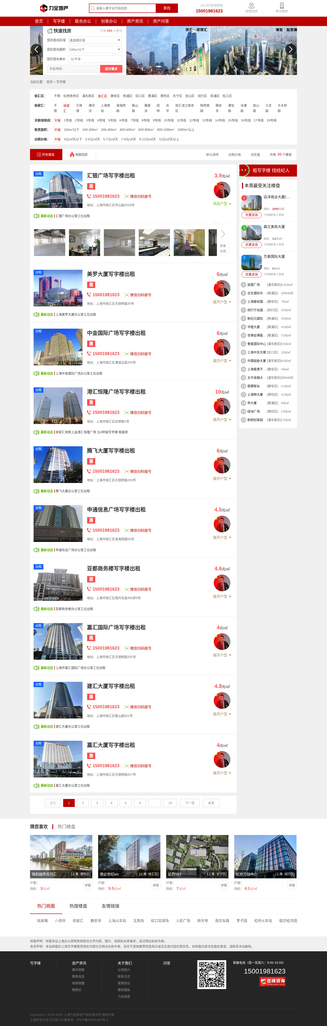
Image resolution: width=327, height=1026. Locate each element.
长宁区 (177, 96)
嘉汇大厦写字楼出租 (111, 745)
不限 (57, 96)
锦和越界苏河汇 (44, 874)
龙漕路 (243, 108)
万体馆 (79, 108)
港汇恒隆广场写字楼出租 (116, 392)
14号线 (220, 120)
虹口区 (140, 96)
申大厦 (252, 403)
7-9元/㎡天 (128, 139)
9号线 (157, 120)
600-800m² (146, 129)
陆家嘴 (42, 921)
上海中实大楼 (256, 352)
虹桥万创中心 (246, 874)
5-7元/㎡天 (110, 139)
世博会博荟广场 (257, 335)
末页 (211, 803)
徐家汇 (66, 108)
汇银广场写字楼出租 (111, 176)
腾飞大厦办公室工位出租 (73, 491)
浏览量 (255, 154)
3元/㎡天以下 (73, 139)
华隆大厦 (253, 327)
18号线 (272, 120)
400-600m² (127, 129)
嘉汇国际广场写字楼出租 (116, 627)
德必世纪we (109, 874)
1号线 (68, 120)
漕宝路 (231, 108)
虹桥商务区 (71, 96)
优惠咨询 (251, 215)
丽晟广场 (253, 284)
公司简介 (124, 970)
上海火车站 (117, 921)
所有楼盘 (48, 154)
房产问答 (161, 21)
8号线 (146, 120)
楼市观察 (78, 970)
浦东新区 (88, 96)
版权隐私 (124, 990)
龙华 (167, 108)
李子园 (241, 921)
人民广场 (183, 921)
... (154, 803)
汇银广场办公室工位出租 (73, 216)
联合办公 (83, 21)
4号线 (101, 120)
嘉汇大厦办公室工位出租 (73, 785)
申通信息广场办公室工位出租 (76, 550)
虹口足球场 (160, 921)
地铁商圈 (78, 983)
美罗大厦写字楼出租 (111, 274)
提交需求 (111, 68)
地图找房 (251, 11)
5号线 (112, 120)
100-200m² (90, 129)
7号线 (135, 120)
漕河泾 (92, 108)
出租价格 (234, 154)
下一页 (190, 803)
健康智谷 (253, 386)
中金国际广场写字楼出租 (116, 333)
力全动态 (124, 996)
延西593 (174, 874)
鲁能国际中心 (256, 344)
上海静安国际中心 (257, 301)
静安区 (115, 96)
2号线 (79, 120)
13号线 (207, 120)
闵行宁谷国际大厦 (257, 310)
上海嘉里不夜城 (257, 369)
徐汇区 (102, 96)
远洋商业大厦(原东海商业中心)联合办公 (278, 197)
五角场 (138, 921)
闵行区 (202, 96)
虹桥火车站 (263, 921)
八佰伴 (60, 921)
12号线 (194, 120)
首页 (39, 21)
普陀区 (165, 96)
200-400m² (109, 129)
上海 (75, 874)
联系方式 (124, 976)
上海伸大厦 (255, 394)
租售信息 (78, 976)
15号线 (233, 120)
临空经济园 (288, 921)
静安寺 (219, 108)
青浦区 (215, 96)
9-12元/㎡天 (147, 139)
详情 (88, 885)
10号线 (169, 120)
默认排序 (212, 154)
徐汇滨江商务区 (184, 108)
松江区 (227, 96)
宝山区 (190, 96)
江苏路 (268, 108)
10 (170, 803)
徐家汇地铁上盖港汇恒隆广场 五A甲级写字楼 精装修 (92, 432)
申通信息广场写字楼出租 (116, 510)
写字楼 (59, 21)
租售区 (76, 990)
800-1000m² (165, 129)
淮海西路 (121, 108)
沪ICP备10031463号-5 (92, 1020)
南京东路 (222, 921)
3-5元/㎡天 (92, 139)
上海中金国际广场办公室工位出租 (79, 373)
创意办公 (109, 21)
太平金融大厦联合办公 (257, 377)
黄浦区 (152, 96)
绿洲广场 (253, 411)
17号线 (259, 120)
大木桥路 (282, 108)
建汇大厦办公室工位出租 (73, 726)
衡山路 (135, 108)
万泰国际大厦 (274, 256)
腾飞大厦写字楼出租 (111, 451)
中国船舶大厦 (256, 360)
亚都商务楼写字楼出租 (113, 568)
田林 (158, 108)
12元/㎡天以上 (169, 139)
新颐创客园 (255, 420)
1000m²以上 (186, 129)
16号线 (246, 120)
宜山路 (256, 108)
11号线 (181, 120)
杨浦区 (127, 96)
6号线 (123, 120)
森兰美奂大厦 (274, 227)
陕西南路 (205, 108)
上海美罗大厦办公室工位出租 (76, 314)
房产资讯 (135, 21)
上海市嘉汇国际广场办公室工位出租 (80, 668)
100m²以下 (71, 129)
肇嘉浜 (147, 108)
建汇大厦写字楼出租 (111, 686)
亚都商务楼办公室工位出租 (74, 609)
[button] (36, 49)
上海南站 (105, 108)
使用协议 (124, 983)
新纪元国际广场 (257, 318)
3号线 (90, 120)
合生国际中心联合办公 (257, 293)
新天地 (202, 921)
